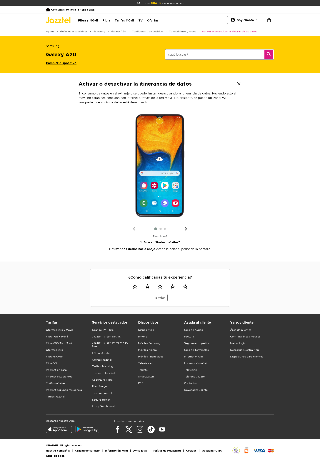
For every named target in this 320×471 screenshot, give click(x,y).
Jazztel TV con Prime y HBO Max (110, 344)
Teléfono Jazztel (194, 376)
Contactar (190, 383)
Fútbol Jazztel (101, 353)
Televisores (145, 363)
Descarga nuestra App (244, 349)
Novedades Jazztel (196, 389)
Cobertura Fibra (102, 379)
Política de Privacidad (167, 450)
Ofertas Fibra (54, 349)
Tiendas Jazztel (102, 393)
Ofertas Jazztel (102, 359)
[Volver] (238, 83)
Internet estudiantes (59, 376)
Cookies (191, 450)
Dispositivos (146, 329)
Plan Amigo (99, 386)
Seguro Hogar (101, 399)
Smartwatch (146, 376)
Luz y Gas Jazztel (103, 406)
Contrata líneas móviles (245, 336)
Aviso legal (140, 450)
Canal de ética (55, 455)
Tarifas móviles (55, 383)
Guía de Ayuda (193, 329)
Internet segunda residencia (64, 389)
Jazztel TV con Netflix (106, 336)
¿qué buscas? (178, 54)
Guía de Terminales (196, 349)
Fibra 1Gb (52, 363)
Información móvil (195, 363)
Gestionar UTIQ (212, 450)
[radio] (135, 286)
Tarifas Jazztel (55, 396)
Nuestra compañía (58, 450)
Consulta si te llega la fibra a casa (72, 9)
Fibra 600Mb (54, 356)
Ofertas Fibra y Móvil (59, 329)
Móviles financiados (150, 356)
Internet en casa (56, 369)
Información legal (116, 450)
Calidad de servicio (87, 450)
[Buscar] (268, 54)
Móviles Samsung (149, 343)
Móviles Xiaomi (147, 349)
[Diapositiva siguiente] (186, 229)
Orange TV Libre (103, 329)
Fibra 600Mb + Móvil (59, 343)
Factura (189, 336)
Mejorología (237, 343)
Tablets (143, 369)
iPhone (142, 336)
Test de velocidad (103, 373)
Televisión (190, 369)
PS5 (140, 383)
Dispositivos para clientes (246, 356)
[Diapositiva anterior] (134, 229)
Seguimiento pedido (197, 343)
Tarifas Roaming (102, 366)
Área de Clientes (240, 329)
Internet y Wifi (193, 356)
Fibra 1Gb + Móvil (57, 336)
